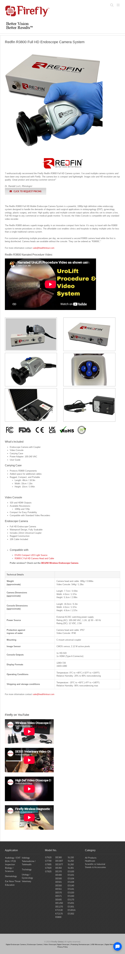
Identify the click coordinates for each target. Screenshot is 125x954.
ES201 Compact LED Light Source (31, 555)
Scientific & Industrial (95, 864)
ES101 (71, 875)
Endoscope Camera (34, 944)
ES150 (71, 892)
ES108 (71, 882)
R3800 (58, 917)
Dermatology (11, 876)
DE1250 (59, 903)
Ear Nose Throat (13, 881)
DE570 (58, 892)
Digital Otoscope (63, 944)
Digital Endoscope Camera (16, 944)
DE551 (58, 889)
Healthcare (90, 861)
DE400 (58, 875)
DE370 (58, 871)
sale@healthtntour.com (43, 248)
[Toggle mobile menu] (118, 5)
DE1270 (59, 906)
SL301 (71, 868)
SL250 (71, 861)
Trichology (27, 869)
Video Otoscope (50, 944)
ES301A (72, 910)
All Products (91, 858)
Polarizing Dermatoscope (80, 944)
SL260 (71, 864)
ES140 (71, 885)
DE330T (59, 861)
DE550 (58, 885)
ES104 (71, 878)
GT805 (48, 864)
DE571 (58, 896)
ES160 (71, 896)
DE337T (59, 864)
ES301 (71, 906)
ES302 (71, 913)
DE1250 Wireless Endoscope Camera (59, 563)
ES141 (71, 889)
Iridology (26, 858)
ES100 (71, 871)
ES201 (71, 903)
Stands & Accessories (95, 867)
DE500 (58, 878)
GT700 (48, 861)
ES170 (71, 899)
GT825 (48, 871)
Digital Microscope (111, 944)
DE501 (58, 882)
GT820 (48, 868)
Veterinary (26, 881)
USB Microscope (97, 944)
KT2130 (59, 910)
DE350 (58, 868)
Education (9, 885)
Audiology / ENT (13, 858)
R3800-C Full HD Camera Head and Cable (34, 558)
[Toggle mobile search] (111, 5)
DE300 (58, 857)
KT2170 (59, 913)
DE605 (58, 899)
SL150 (71, 857)
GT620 (48, 857)
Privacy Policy (62, 947)
